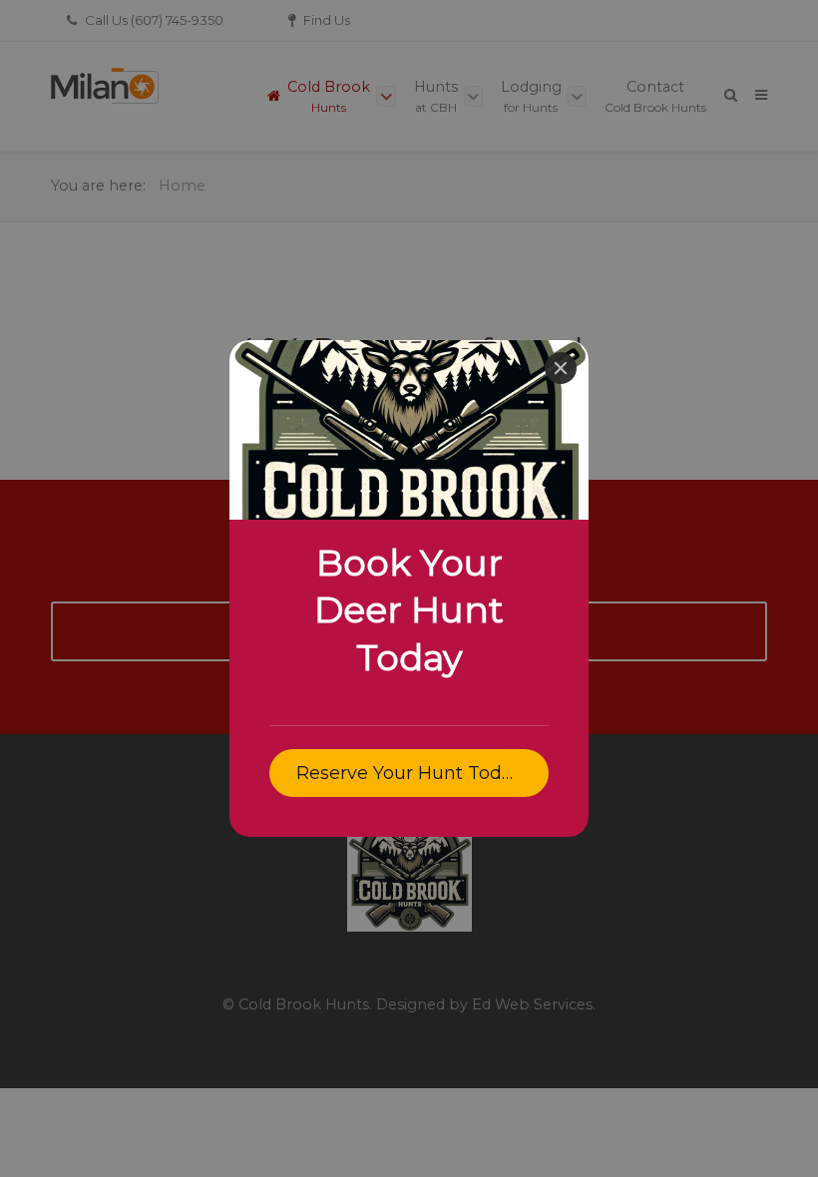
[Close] (561, 368)
